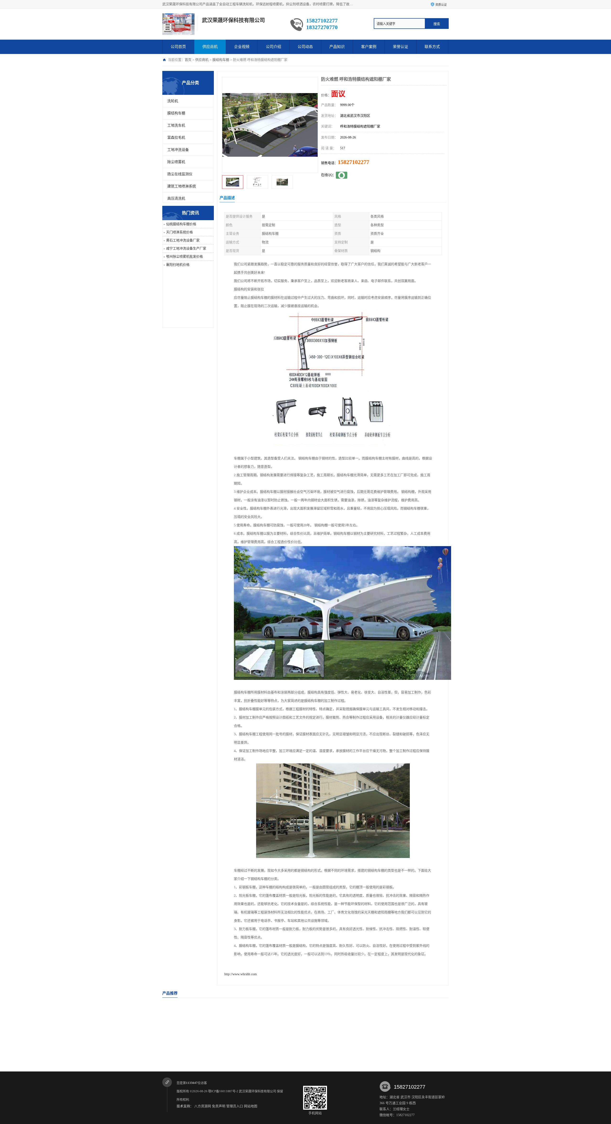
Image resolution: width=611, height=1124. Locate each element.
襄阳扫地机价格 (178, 264)
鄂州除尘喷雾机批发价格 (184, 256)
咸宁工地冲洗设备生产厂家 (186, 248)
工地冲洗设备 (178, 150)
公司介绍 (273, 47)
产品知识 (337, 47)
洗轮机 (172, 101)
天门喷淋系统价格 (179, 232)
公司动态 (305, 47)
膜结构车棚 (220, 60)
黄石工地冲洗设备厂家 (183, 240)
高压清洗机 (176, 198)
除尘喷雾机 (176, 162)
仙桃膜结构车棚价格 (181, 224)
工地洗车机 (176, 125)
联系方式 (432, 47)
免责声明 (218, 1106)
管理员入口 (234, 1106)
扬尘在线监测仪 (179, 174)
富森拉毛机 (176, 137)
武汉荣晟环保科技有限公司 (257, 1091)
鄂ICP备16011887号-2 (223, 1091)
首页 (188, 60)
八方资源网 (202, 1106)
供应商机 (210, 47)
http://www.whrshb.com (240, 974)
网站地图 (250, 1106)
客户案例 (368, 47)
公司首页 (178, 47)
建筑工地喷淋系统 (181, 186)
